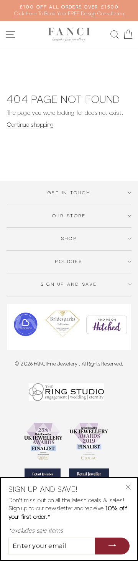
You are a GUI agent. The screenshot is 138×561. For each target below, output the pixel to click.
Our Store (69, 215)
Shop (69, 238)
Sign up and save (69, 284)
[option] (69, 10)
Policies (69, 261)
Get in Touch (69, 192)
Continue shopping (30, 124)
